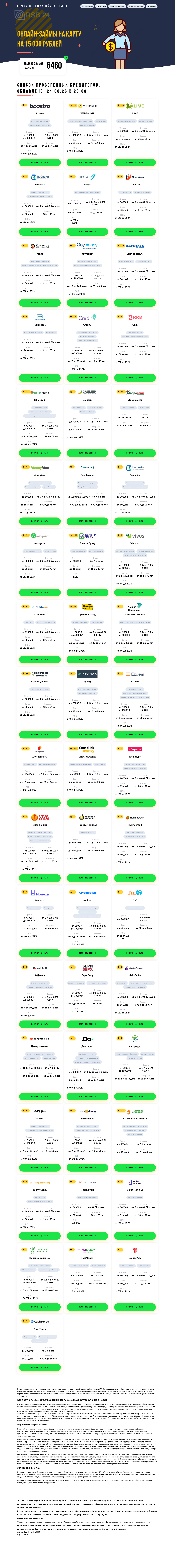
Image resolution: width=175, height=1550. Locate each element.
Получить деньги (39, 162)
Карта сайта (22, 1534)
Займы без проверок (136, 6)
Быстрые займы (87, 6)
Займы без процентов (117, 6)
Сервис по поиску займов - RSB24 (42, 6)
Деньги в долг (101, 6)
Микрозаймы (151, 6)
